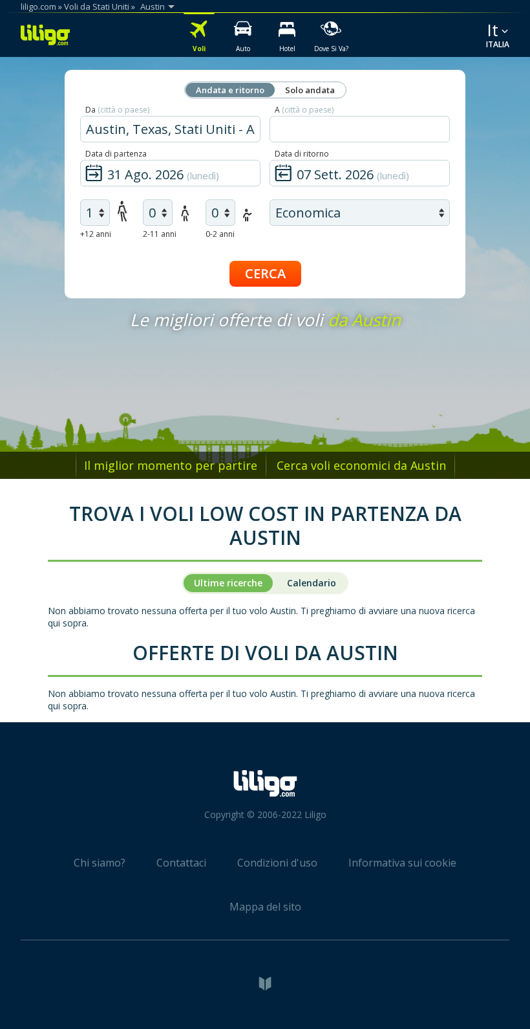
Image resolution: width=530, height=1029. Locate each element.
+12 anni (95, 233)
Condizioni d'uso (277, 863)
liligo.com (38, 6)
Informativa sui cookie (402, 863)
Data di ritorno (302, 153)
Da (117, 109)
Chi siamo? (99, 863)
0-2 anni (220, 233)
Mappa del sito (265, 907)
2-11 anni (159, 233)
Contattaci (181, 863)
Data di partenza (116, 153)
